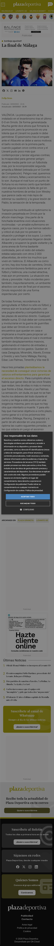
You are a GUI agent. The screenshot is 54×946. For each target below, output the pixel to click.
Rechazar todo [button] (27, 503)
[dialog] (27, 473)
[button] (27, 509)
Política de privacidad (34, 490)
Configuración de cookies (14, 490)
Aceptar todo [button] (28, 496)
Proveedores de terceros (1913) (25, 462)
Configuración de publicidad (15, 484)
